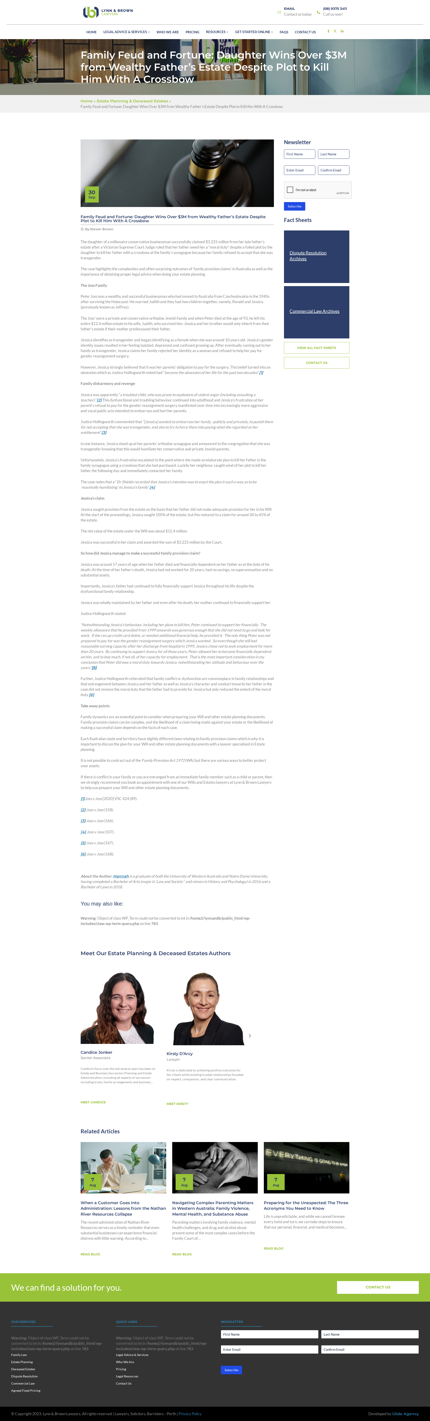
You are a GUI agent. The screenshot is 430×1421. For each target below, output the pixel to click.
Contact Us (123, 1383)
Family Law (19, 1355)
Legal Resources (127, 1376)
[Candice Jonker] (120, 1005)
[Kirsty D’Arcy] (206, 1005)
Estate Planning (22, 1362)
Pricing (121, 1369)
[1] (261, 372)
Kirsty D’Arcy (180, 1053)
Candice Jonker (96, 1052)
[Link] (279, 12)
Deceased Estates (23, 1369)
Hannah (121, 876)
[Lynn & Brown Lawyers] (108, 12)
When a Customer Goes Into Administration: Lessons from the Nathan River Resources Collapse (123, 1208)
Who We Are (125, 1362)
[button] (148, 32)
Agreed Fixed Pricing (25, 1390)
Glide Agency (405, 1414)
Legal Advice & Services (132, 1355)
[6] (91, 695)
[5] (83, 843)
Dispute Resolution (24, 1376)
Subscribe (294, 206)
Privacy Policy (190, 1413)
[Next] (250, 1036)
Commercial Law (23, 1383)
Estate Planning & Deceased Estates (158, 953)
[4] (152, 487)
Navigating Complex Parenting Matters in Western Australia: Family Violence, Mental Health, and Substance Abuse (212, 1208)
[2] (99, 400)
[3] (103, 432)
